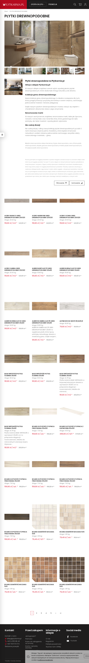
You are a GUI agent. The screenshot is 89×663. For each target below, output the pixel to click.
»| (60, 613)
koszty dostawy (16, 661)
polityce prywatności (45, 660)
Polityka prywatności (53, 644)
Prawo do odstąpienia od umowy (33, 642)
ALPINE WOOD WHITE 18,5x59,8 (71, 321)
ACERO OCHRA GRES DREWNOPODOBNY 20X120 (70, 217)
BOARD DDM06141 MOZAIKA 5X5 (72, 532)
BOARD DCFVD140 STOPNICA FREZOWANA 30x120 (43, 427)
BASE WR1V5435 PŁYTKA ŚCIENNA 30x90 (41, 375)
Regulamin (50, 641)
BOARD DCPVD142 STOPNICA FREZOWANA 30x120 (43, 480)
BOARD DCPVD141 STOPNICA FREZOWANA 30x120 (15, 480)
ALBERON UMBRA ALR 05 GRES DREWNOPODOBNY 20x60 (43, 322)
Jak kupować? (30, 636)
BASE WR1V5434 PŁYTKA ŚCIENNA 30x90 (13, 375)
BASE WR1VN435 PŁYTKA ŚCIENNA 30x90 (13, 427)
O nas (48, 639)
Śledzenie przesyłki (12, 646)
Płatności (28, 639)
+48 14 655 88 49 (13, 641)
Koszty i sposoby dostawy (31, 647)
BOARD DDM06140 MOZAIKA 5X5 (43, 533)
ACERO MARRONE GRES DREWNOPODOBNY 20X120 (42, 217)
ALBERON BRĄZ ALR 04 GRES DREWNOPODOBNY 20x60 (70, 269)
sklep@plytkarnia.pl (14, 639)
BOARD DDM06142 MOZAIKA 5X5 (15, 585)
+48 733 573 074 (13, 644)
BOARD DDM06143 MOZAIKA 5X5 (43, 585)
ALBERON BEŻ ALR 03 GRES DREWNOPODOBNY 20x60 (42, 269)
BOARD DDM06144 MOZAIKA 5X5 (71, 585)
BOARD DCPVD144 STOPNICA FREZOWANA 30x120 (15, 533)
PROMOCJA (52, 4)
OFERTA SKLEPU (37, 4)
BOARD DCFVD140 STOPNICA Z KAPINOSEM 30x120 (71, 427)
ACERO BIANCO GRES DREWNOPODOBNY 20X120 (14, 217)
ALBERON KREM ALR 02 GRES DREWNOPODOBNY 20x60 (15, 322)
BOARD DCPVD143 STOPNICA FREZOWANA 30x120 (71, 480)
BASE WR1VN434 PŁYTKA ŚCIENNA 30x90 (69, 375)
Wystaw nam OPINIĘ (53, 647)
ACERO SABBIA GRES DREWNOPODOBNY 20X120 (14, 269)
